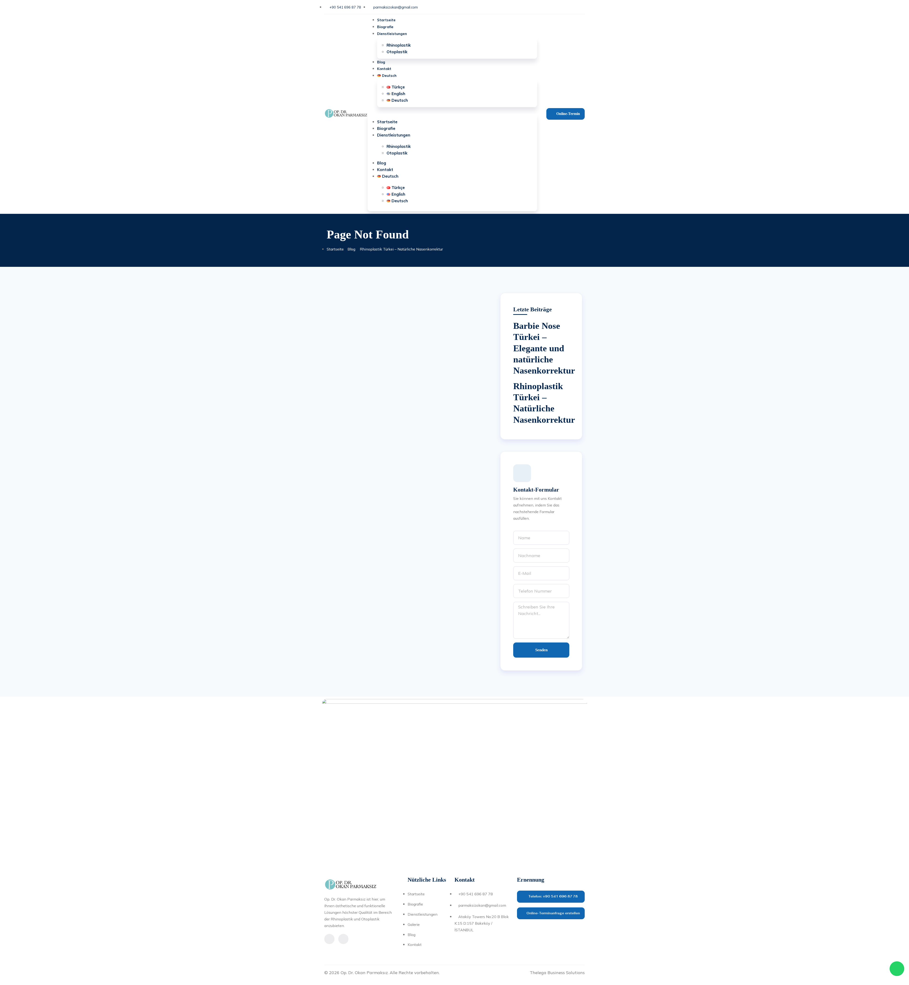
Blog (381, 62)
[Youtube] (580, 7)
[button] (452, 110)
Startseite (386, 20)
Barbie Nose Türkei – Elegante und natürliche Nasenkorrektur (544, 348)
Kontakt (384, 68)
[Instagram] (568, 7)
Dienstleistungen (392, 33)
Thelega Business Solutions (557, 972)
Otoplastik (397, 51)
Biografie (385, 27)
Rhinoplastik (399, 45)
